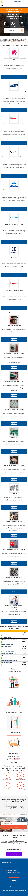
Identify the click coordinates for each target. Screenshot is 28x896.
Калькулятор (16, 4)
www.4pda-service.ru (16, 886)
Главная (3, 814)
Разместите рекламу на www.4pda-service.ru (14, 853)
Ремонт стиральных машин (11, 814)
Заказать (14, 77)
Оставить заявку (14, 876)
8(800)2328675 (17, 1)
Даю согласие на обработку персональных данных (14, 831)
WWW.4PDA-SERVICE (7, 862)
